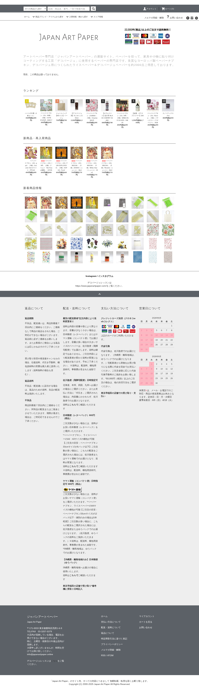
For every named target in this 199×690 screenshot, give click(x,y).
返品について (107, 633)
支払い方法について (111, 622)
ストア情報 (98, 17)
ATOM (110, 655)
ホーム (27, 17)
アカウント (151, 9)
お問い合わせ (176, 17)
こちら (54, 661)
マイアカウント (146, 616)
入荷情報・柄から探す (78, 17)
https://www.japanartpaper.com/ (90, 286)
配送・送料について (111, 627)
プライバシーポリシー (112, 644)
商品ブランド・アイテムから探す (49, 17)
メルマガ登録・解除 (154, 17)
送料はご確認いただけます (80, 466)
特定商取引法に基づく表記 (114, 638)
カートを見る (145, 622)
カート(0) (169, 9)
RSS (103, 655)
